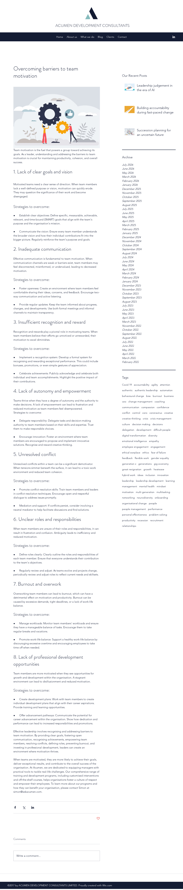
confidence (163, 407)
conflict (126, 412)
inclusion (150, 475)
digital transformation (134, 435)
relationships (129, 525)
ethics (145, 452)
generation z (129, 463)
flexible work (142, 458)
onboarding (161, 497)
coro (144, 412)
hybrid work (128, 475)
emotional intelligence (134, 441)
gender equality (160, 458)
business (169, 396)
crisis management (160, 418)
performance (155, 509)
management (129, 486)
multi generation (145, 492)
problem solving (158, 514)
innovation (163, 475)
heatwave (159, 469)
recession (142, 520)
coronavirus (155, 412)
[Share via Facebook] (15, 807)
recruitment (156, 520)
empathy (154, 441)
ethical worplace (131, 452)
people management (134, 509)
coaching (160, 401)
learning (170, 480)
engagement (158, 446)
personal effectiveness (134, 514)
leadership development (150, 480)
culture (126, 424)
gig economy (161, 463)
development (143, 429)
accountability (141, 384)
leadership (128, 480)
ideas (140, 475)
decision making (141, 424)
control (136, 412)
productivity (128, 520)
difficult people (162, 429)
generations (145, 463)
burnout (157, 396)
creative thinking (131, 418)
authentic (127, 390)
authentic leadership (146, 390)
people (153, 503)
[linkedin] (173, 37)
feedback (127, 458)
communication (130, 407)
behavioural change (133, 396)
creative (168, 412)
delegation (128, 429)
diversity (152, 435)
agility (154, 384)
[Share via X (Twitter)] (24, 807)
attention (165, 384)
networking (128, 497)
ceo (124, 401)
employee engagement (135, 446)
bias (148, 396)
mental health (147, 486)
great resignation (131, 469)
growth (148, 469)
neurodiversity (145, 497)
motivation (128, 492)
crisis (145, 418)
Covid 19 (127, 384)
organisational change (134, 503)
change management (140, 401)
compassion (148, 407)
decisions (157, 424)
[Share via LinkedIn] (32, 807)
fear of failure (158, 452)
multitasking (163, 492)
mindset (161, 486)
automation (166, 390)
